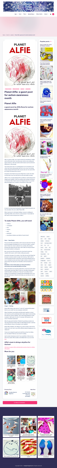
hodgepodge (43, 260)
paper (51, 267)
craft (42, 243)
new (45, 264)
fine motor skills (47, 249)
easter (42, 247)
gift (41, 256)
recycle (46, 271)
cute (41, 245)
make (42, 264)
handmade (48, 258)
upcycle (42, 275)
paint (42, 267)
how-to (48, 260)
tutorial (47, 273)
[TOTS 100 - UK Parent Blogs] (46, 320)
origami (49, 264)
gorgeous (42, 258)
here (5, 339)
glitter (45, 256)
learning (45, 262)
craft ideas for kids (48, 243)
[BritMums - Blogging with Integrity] (46, 332)
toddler (42, 273)
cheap (49, 238)
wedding (47, 275)
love (50, 262)
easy (46, 247)
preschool (46, 269)
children (42, 240)
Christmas (47, 240)
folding (42, 251)
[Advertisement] (28, 26)
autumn (48, 236)
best (41, 238)
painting (46, 267)
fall (49, 247)
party (42, 269)
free (46, 251)
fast (41, 249)
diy (45, 245)
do (48, 245)
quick (42, 271)
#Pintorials (43, 236)
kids (41, 262)
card (45, 238)
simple (50, 271)
